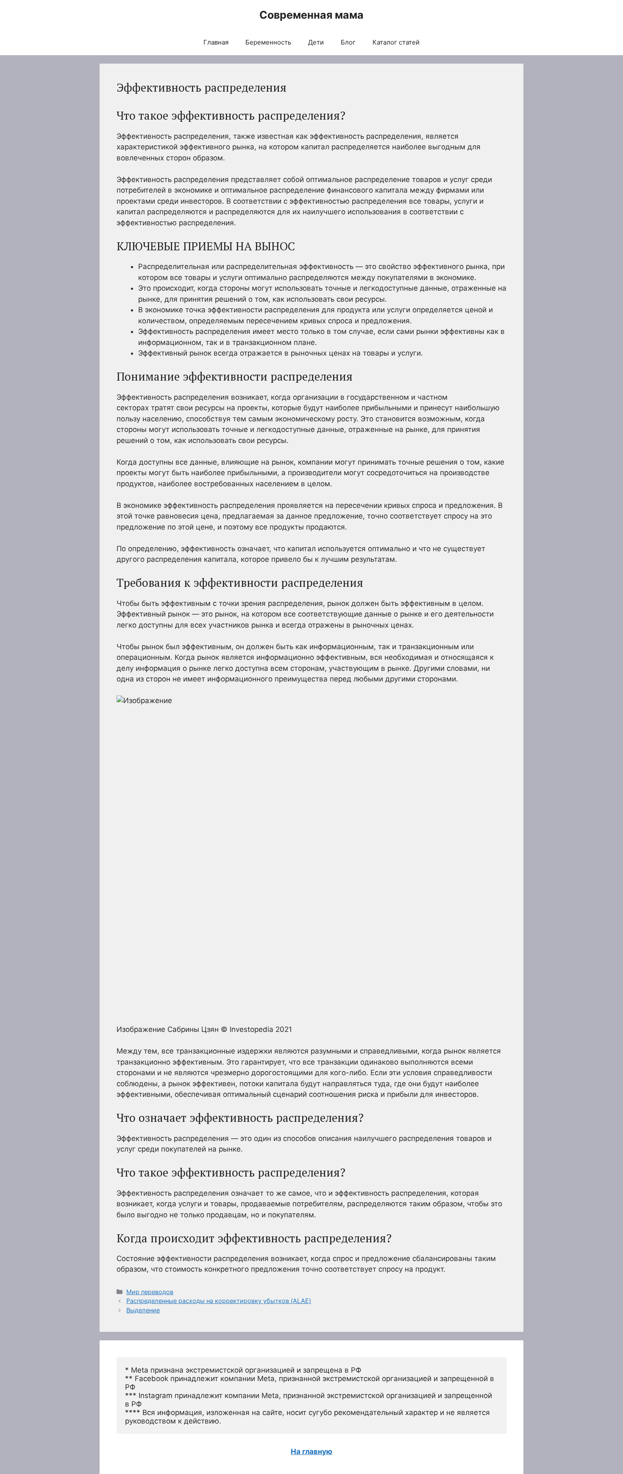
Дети (316, 42)
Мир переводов (149, 1291)
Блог (348, 42)
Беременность (268, 42)
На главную (311, 1451)
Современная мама (311, 14)
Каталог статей (396, 42)
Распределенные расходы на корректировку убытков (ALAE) (218, 1300)
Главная (215, 42)
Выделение (143, 1310)
